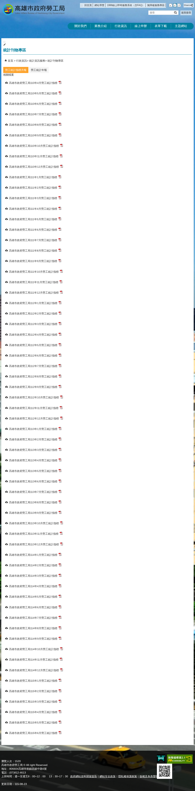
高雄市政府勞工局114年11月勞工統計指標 (33, 659)
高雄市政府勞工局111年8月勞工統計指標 (33, 250)
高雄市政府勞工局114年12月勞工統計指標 (34, 670)
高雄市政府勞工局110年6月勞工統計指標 (33, 103)
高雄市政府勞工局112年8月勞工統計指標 (33, 376)
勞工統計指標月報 (15, 69)
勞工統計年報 (39, 69)
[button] (175, 12)
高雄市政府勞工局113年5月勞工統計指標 (33, 471)
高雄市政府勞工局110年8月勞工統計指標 (33, 124)
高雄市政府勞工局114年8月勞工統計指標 (33, 628)
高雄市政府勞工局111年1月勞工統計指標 (33, 177)
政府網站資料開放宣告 (83, 776)
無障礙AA (180, 759)
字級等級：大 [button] (179, 5)
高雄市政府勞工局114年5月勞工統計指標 (33, 596)
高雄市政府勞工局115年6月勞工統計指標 (33, 733)
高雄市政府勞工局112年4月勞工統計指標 (33, 334)
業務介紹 (100, 26)
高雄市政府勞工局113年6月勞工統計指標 (33, 481)
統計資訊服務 (37, 60)
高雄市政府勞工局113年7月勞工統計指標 (33, 491)
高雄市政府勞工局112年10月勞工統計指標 (34, 397)
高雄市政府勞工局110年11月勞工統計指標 (33, 156)
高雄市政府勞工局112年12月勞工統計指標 (34, 418)
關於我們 (80, 26)
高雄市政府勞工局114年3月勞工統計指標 (33, 575)
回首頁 (88, 5)
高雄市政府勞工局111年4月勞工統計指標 (33, 208)
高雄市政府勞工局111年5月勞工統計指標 (33, 219)
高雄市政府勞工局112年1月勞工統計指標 (33, 303)
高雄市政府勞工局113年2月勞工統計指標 (33, 439)
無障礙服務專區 (156, 5)
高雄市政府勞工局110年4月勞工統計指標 (33, 82)
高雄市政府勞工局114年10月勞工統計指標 (34, 649)
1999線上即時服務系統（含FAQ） (126, 5)
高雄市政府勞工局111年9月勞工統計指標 (33, 261)
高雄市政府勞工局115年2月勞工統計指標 (33, 691)
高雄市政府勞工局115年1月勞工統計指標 (33, 680)
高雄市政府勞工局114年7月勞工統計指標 (33, 617)
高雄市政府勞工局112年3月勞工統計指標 (33, 324)
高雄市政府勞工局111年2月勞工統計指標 (33, 187)
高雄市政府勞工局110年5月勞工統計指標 (33, 93)
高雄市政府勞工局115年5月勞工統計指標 (33, 722)
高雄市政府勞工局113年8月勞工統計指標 (33, 502)
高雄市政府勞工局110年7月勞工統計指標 (33, 114)
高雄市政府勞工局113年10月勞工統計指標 (34, 523)
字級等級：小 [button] (170, 5)
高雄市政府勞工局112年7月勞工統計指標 (33, 366)
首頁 (10, 60)
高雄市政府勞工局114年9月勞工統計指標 (33, 638)
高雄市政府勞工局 (33, 9)
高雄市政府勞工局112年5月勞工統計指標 (33, 345)
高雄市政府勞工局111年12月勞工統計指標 (34, 292)
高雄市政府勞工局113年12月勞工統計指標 (34, 544)
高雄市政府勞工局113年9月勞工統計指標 (33, 512)
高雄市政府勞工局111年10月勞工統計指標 (34, 271)
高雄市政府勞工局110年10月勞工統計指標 (34, 145)
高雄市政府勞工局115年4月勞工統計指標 (33, 712)
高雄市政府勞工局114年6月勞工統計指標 (33, 607)
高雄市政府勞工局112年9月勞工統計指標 (33, 386)
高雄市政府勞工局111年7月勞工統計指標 (33, 240)
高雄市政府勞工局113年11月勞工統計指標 (33, 533)
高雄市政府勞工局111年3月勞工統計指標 (33, 198)
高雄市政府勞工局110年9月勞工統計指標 (33, 135)
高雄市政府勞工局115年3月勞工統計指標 (33, 701)
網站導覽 (99, 5)
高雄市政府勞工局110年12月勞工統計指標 (34, 166)
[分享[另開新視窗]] (189, 5)
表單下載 (161, 26)
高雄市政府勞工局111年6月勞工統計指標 (33, 229)
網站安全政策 (108, 776)
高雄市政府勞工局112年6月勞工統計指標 (33, 355)
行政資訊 (121, 26)
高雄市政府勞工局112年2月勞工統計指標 (33, 313)
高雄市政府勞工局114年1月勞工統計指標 (33, 554)
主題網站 (181, 26)
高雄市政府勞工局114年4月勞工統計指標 (33, 586)
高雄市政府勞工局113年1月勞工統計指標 (33, 428)
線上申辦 (141, 26)
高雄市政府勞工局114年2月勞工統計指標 (33, 565)
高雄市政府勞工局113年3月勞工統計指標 (33, 449)
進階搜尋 (186, 12)
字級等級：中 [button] (175, 5)
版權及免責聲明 (149, 776)
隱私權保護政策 (127, 776)
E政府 (161, 758)
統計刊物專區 (55, 60)
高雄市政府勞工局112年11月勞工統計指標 (33, 408)
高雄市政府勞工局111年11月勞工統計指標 (33, 282)
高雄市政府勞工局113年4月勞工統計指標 (33, 460)
